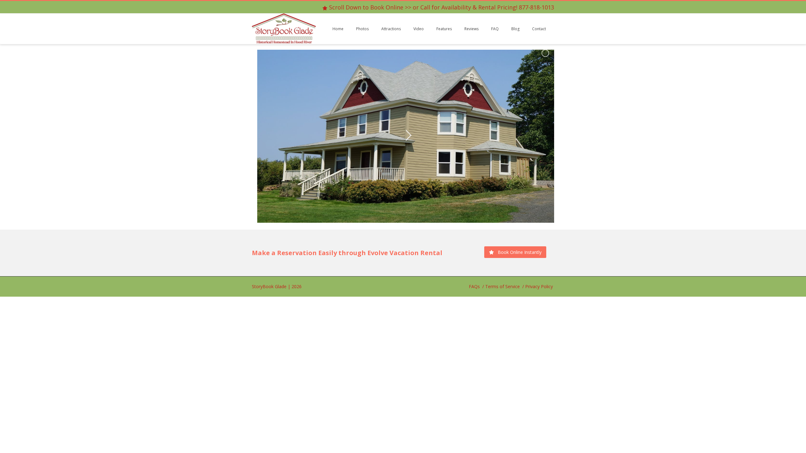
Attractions (391, 28)
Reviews (471, 28)
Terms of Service (502, 286)
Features (444, 28)
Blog (515, 28)
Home (337, 28)
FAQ (495, 28)
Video (418, 28)
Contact (539, 28)
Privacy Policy (539, 286)
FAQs (474, 286)
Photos (362, 28)
